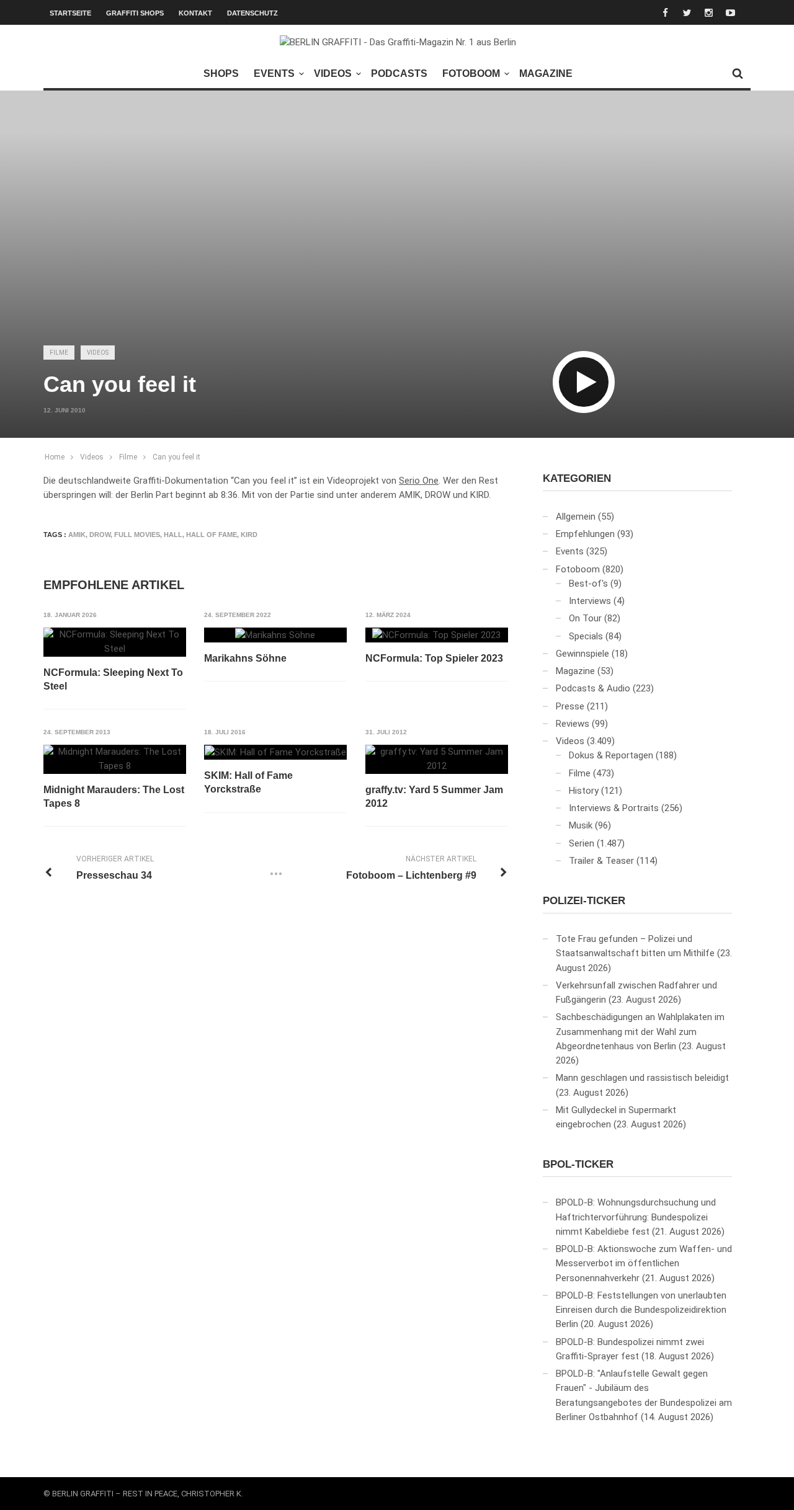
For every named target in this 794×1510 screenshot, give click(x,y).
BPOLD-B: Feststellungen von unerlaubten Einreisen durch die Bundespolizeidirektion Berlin (641, 1310)
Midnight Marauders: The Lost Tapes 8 (113, 796)
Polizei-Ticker (584, 901)
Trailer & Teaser (601, 860)
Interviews (590, 600)
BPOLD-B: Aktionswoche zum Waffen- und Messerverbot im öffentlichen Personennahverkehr (644, 1263)
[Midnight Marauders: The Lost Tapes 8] (114, 759)
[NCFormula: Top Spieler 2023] (436, 635)
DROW (99, 534)
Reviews (572, 723)
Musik (580, 825)
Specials (586, 636)
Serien (581, 843)
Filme (59, 352)
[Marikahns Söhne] (275, 635)
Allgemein (576, 516)
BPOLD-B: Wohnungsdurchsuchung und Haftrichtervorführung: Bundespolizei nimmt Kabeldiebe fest (636, 1217)
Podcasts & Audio (593, 688)
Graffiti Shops (135, 13)
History (584, 790)
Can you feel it (176, 457)
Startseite (70, 13)
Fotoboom (471, 73)
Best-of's (588, 583)
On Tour (585, 618)
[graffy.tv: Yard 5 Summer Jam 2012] (436, 759)
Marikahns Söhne (245, 658)
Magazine (546, 73)
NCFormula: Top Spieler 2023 (434, 658)
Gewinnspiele (582, 653)
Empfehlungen (585, 534)
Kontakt (195, 13)
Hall (173, 534)
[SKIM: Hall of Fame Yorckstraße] (275, 752)
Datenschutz (252, 13)
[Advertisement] (397, 239)
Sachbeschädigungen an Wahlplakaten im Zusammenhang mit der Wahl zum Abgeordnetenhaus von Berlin (640, 1031)
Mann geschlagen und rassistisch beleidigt (642, 1077)
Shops (221, 73)
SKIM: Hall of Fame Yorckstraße (248, 782)
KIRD (249, 534)
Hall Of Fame (211, 534)
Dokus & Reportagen (611, 755)
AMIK (77, 534)
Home (55, 457)
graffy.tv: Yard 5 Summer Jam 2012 (434, 796)
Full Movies (137, 534)
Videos (333, 73)
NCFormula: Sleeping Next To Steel (113, 679)
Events (274, 73)
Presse (570, 706)
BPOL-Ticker (578, 1164)
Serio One (419, 480)
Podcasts (399, 73)
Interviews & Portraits (614, 808)
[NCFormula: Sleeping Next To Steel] (114, 642)
